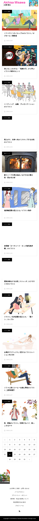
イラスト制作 (7, 11)
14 (5, 449)
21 (5, 454)
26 (29, 454)
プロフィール (19, 505)
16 (15, 449)
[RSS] (19, 511)
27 (34, 454)
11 (24, 444)
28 (10, 459)
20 (34, 449)
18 (24, 449)
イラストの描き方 (8, 47)
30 (19, 459)
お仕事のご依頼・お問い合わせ (19, 488)
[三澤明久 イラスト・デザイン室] (20, 3)
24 (19, 454)
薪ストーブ (7, 153)
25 (24, 454)
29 (15, 459)
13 (34, 444)
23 (15, 454)
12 (29, 444)
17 (19, 449)
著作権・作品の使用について (19, 499)
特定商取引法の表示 (19, 502)
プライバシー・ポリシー (19, 495)
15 (10, 449)
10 (19, 444)
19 (29, 449)
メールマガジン (19, 492)
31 (24, 459)
